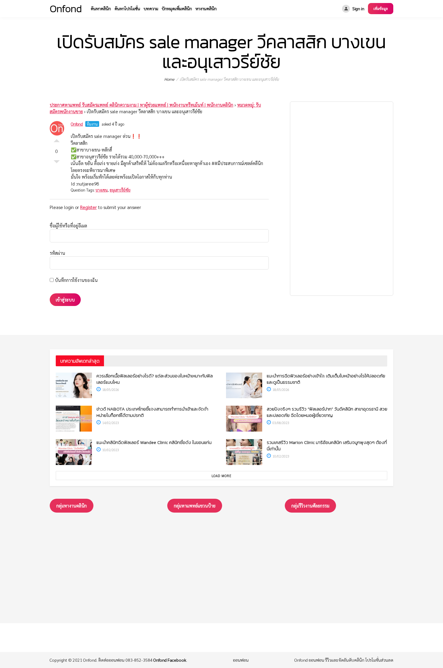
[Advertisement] (341, 198)
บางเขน (102, 189)
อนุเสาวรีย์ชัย (120, 189)
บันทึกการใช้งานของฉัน (76, 280)
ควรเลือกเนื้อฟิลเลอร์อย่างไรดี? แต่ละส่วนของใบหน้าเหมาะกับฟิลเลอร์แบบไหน (154, 379)
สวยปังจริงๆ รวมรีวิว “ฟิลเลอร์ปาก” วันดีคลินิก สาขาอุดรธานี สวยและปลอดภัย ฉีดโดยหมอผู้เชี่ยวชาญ (327, 412)
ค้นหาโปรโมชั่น (127, 8)
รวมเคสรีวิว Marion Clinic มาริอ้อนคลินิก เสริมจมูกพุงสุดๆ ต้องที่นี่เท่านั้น (327, 445)
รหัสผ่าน (57, 253)
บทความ (151, 8)
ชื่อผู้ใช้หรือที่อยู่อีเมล (68, 225)
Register (88, 207)
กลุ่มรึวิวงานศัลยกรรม (310, 505)
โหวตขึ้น (57, 139)
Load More (221, 475)
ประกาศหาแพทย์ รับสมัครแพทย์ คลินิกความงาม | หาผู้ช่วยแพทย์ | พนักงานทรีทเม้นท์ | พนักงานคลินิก (141, 105)
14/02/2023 (110, 422)
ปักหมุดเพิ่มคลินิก (177, 8)
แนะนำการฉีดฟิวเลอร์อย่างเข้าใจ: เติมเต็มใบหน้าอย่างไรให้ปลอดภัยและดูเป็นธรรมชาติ (326, 379)
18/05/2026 (110, 389)
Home (169, 79)
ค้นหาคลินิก (101, 8)
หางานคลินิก (206, 8)
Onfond (77, 123)
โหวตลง (57, 163)
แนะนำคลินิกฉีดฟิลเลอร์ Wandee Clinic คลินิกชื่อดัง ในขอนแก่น (154, 442)
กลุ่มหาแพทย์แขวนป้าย (194, 505)
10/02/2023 (110, 450)
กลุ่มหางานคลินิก (71, 505)
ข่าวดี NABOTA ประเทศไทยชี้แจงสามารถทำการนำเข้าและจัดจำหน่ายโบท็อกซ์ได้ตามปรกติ (152, 412)
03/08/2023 (280, 422)
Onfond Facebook (169, 660)
